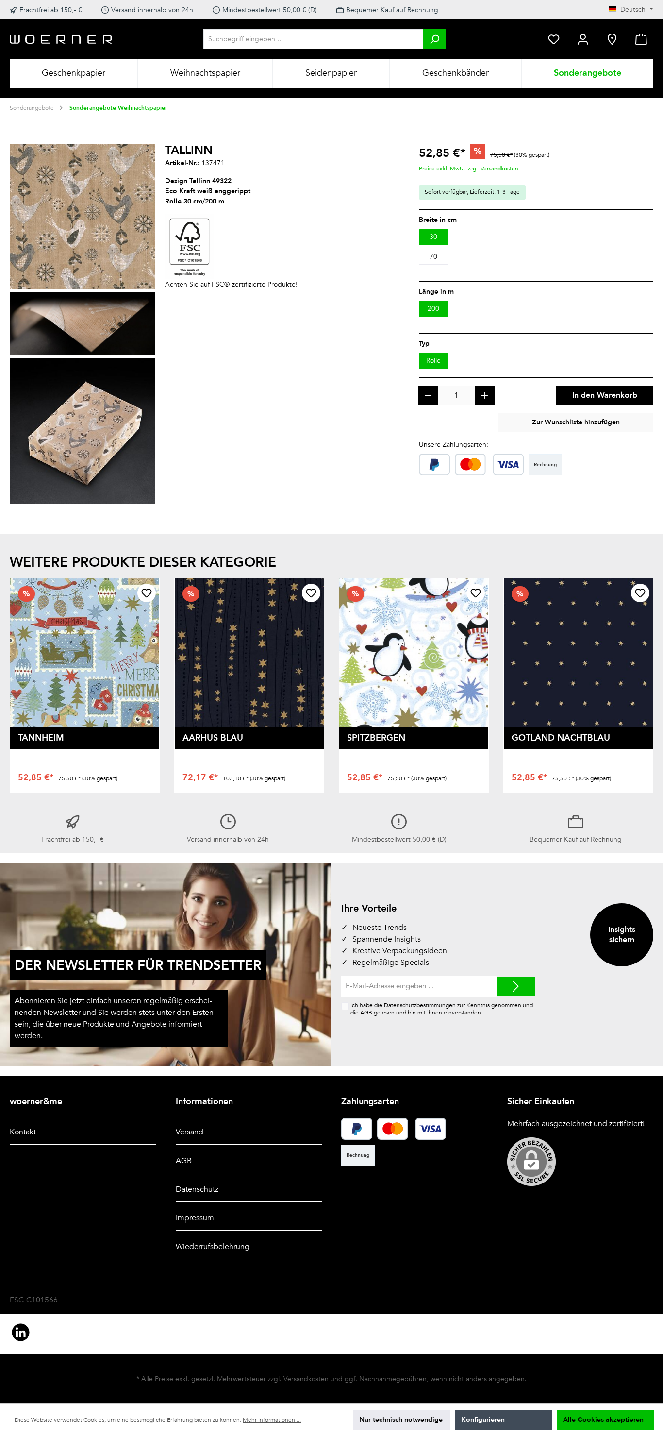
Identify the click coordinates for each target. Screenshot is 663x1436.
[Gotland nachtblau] (578, 652)
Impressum (195, 1218)
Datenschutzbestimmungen (420, 1005)
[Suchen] (434, 39)
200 (433, 308)
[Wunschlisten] (554, 39)
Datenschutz (197, 1189)
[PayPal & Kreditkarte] (434, 464)
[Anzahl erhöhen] (485, 395)
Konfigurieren (483, 1419)
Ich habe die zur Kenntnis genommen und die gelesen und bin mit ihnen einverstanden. (441, 1008)
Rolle (433, 360)
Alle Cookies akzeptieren (603, 1419)
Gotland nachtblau (561, 738)
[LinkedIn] (21, 1332)
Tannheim (41, 738)
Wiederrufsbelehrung (212, 1246)
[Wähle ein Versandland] (612, 39)
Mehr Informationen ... (272, 1420)
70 (433, 256)
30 (433, 236)
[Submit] (516, 986)
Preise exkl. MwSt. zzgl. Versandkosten (468, 168)
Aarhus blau (212, 738)
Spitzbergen (376, 738)
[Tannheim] (84, 652)
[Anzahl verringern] (428, 395)
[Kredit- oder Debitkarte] (489, 464)
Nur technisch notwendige (401, 1419)
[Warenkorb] (641, 39)
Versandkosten (306, 1379)
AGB (366, 1012)
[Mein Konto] (583, 39)
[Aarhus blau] (249, 652)
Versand (189, 1132)
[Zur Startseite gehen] (61, 39)
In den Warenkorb (604, 395)
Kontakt (23, 1132)
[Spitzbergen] (413, 652)
